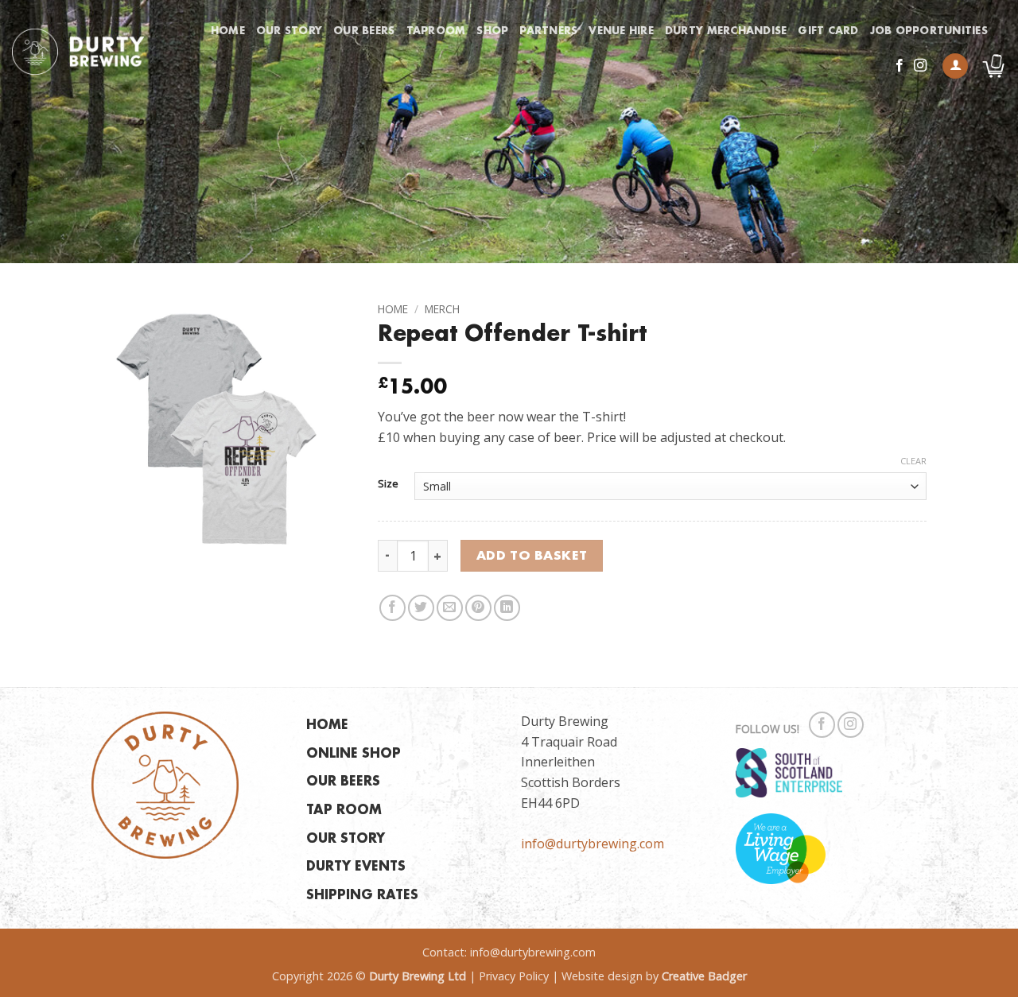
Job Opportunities (929, 31)
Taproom (436, 31)
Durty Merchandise (726, 31)
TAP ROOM (344, 810)
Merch (442, 308)
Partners (548, 31)
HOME (327, 725)
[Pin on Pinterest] (478, 608)
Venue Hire (621, 31)
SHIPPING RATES (362, 895)
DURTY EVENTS (356, 867)
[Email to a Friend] (450, 608)
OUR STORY (345, 839)
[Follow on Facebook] (899, 66)
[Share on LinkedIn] (507, 608)
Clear (913, 461)
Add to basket (532, 556)
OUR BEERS (343, 782)
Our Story (289, 31)
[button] (955, 66)
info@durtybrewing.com (592, 843)
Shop (492, 31)
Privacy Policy (514, 975)
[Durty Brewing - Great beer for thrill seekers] (78, 52)
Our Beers (363, 31)
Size (388, 484)
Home (228, 31)
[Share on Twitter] (421, 608)
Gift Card (828, 31)
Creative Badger (704, 975)
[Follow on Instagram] (920, 66)
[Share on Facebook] (392, 608)
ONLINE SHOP (353, 754)
